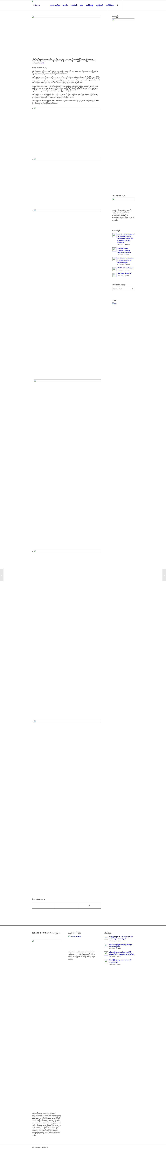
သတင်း (42, 63)
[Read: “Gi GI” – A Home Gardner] (114, 269)
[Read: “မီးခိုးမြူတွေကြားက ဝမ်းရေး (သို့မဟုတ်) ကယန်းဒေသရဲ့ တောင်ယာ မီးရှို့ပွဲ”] (106, 938)
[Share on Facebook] (43, 905)
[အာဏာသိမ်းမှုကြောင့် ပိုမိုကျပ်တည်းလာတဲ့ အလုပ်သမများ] (2, 575)
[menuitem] (55, 5)
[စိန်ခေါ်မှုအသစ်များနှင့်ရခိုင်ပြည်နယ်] (164, 575)
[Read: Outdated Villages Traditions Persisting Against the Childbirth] (114, 249)
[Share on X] (89, 905)
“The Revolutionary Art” (124, 273)
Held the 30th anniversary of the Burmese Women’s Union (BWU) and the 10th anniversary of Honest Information (125, 238)
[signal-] (66, 36)
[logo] (36, 5)
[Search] (117, 5)
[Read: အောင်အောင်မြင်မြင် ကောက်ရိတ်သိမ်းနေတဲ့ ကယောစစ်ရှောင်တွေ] (106, 946)
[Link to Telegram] (126, 5)
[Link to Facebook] (132, 5)
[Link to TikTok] (129, 5)
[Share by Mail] (66, 905)
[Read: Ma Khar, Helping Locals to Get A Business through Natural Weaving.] (114, 259)
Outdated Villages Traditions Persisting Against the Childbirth (124, 250)
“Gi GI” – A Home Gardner (125, 268)
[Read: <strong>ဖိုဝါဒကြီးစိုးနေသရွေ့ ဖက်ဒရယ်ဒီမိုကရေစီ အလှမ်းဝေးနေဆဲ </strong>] (106, 961)
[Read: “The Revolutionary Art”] (114, 275)
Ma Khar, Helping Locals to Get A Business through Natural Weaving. (125, 260)
